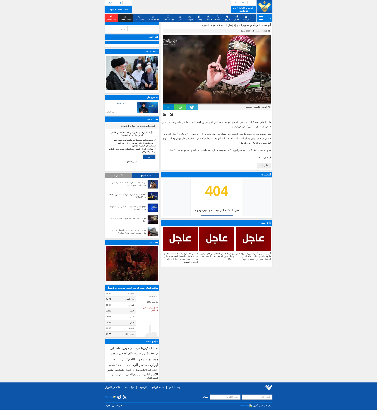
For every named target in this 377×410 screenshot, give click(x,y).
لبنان (151, 348)
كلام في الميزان (112, 387)
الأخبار (236, 19)
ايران (154, 365)
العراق (147, 369)
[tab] (132, 126)
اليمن (141, 365)
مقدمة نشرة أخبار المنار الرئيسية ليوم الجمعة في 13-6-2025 (127, 195)
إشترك (206, 397)
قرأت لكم (129, 387)
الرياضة (218, 19)
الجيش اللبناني (152, 378)
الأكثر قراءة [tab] (118, 176)
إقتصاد (199, 19)
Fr (243, 3)
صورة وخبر (153, 242)
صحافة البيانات (153, 19)
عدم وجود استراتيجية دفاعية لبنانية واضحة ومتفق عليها (133, 140)
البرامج (227, 19)
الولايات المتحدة (127, 365)
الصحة (123, 375)
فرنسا (155, 354)
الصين (129, 374)
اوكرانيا (147, 365)
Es (252, 3)
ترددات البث (139, 19)
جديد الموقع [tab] (146, 176)
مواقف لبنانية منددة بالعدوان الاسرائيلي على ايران (128, 219)
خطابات (208, 19)
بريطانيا (115, 360)
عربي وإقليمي (260, 107)
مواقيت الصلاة (168, 19)
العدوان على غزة (138, 370)
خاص (180, 19)
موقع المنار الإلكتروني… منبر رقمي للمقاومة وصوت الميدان (128, 207)
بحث (123, 29)
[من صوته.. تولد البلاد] (132, 263)
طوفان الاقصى (141, 354)
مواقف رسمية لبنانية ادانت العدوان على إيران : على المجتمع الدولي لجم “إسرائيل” (127, 231)
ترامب (121, 359)
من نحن (127, 3)
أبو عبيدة (263, 165)
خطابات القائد (152, 51)
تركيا (127, 359)
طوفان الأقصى (127, 353)
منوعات (190, 19)
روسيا (152, 358)
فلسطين (248, 107)
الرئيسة (246, 19)
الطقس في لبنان (138, 375)
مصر (156, 348)
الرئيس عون (116, 375)
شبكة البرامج (158, 387)
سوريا (114, 353)
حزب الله (136, 359)
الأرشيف (109, 3)
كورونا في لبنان (139, 348)
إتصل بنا (118, 3)
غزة (150, 353)
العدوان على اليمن (123, 370)
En (235, 3)
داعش (145, 360)
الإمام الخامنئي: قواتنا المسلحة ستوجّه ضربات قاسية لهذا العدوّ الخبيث (127, 183)
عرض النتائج (132, 162)
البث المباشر (110, 112)
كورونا (125, 348)
